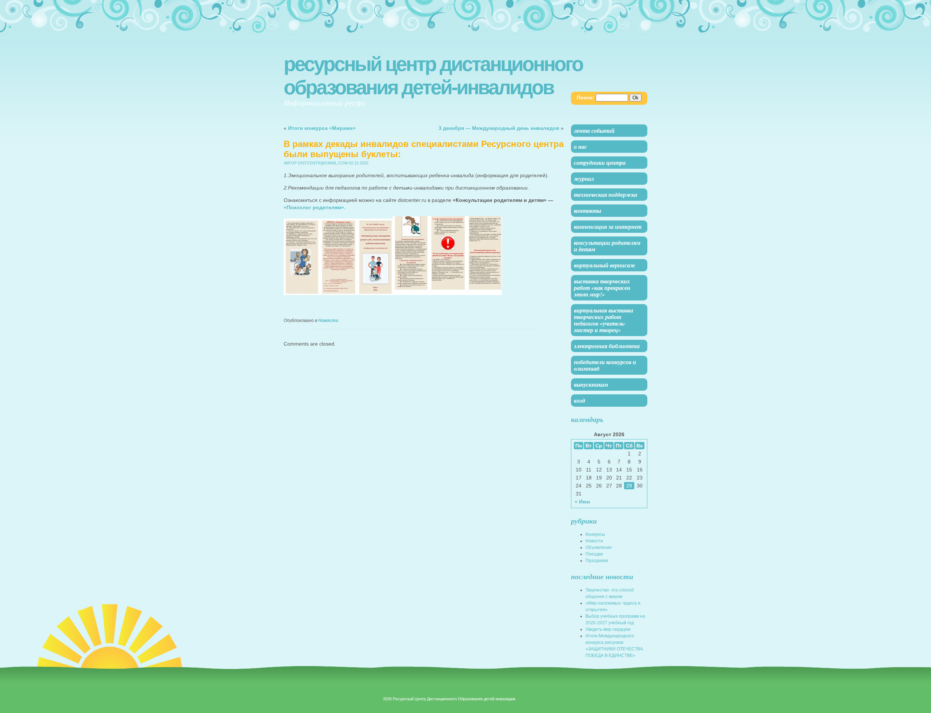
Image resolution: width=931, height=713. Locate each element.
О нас (580, 147)
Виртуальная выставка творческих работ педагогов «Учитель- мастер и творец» (603, 320)
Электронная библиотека (607, 346)
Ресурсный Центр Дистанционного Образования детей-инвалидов (433, 76)
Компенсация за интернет (608, 227)
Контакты (587, 211)
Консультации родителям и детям (607, 246)
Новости (328, 320)
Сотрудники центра (600, 163)
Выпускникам (591, 385)
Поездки (594, 554)
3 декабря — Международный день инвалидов (499, 128)
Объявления (599, 547)
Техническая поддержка (605, 195)
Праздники (597, 560)
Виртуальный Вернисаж (604, 265)
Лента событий (594, 131)
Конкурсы (595, 534)
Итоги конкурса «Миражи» (322, 128)
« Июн (582, 502)
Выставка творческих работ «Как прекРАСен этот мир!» (602, 287)
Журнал (584, 179)
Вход (579, 401)
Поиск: (585, 97)
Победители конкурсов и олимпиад (605, 365)
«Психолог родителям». (315, 207)
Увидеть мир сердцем (608, 629)
